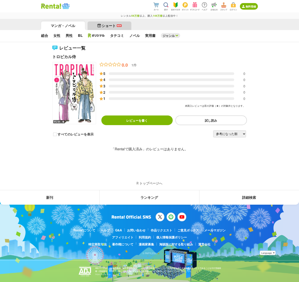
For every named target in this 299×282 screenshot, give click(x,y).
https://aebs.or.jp (103, 274)
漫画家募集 (146, 244)
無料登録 (251, 6)
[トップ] (51, 6)
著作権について (123, 244)
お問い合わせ (136, 230)
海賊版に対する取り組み (176, 244)
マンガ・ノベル (63, 25)
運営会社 (204, 244)
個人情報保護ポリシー (171, 237)
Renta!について (84, 230)
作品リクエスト (161, 230)
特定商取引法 (97, 244)
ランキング (149, 197)
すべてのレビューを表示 (76, 134)
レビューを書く (137, 120)
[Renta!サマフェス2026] (65, 6)
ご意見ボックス (188, 230)
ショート (111, 25)
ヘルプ (105, 230)
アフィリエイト (123, 237)
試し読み (211, 120)
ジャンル (169, 35)
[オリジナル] (96, 35)
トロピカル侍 (64, 56)
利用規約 (145, 237)
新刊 (49, 197)
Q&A (118, 230)
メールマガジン (215, 230)
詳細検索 (249, 197)
